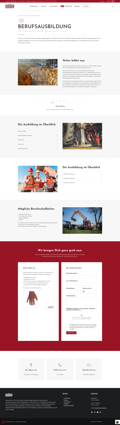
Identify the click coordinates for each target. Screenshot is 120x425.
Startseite (20, 15)
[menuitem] (102, 1)
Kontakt (94, 394)
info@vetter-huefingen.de (89, 374)
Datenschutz (99, 421)
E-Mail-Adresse (70, 288)
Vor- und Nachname (72, 281)
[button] (108, 1)
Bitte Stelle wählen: (72, 273)
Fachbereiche (34, 6)
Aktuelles (77, 6)
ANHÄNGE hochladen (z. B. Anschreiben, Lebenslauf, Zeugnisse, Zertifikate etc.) (80, 309)
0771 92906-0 (60, 374)
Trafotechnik (68, 6)
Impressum (102, 1)
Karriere (43, 6)
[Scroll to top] (117, 422)
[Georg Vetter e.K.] (9, 6)
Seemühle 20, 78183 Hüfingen (31, 374)
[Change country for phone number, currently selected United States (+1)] (84, 291)
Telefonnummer (87, 288)
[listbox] (81, 276)
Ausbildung (29, 15)
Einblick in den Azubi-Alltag (39, 226)
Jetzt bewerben (71, 332)
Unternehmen (54, 6)
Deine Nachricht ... (71, 295)
